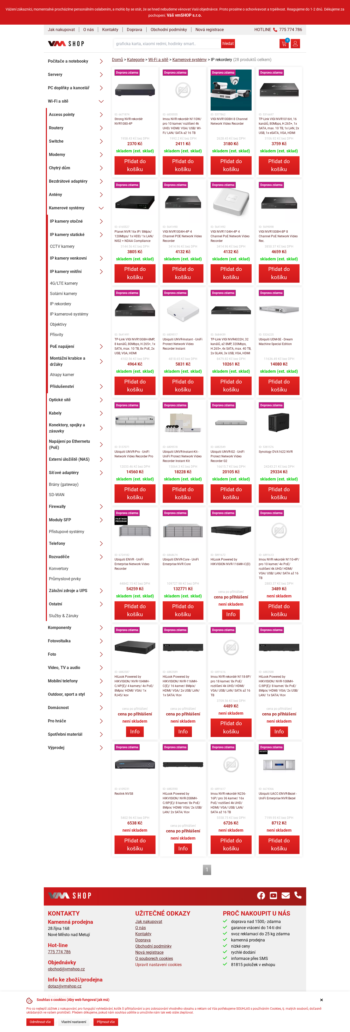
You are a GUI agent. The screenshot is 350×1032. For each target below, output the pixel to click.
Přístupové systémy (66, 531)
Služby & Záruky (63, 615)
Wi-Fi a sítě (58, 101)
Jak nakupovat (61, 29)
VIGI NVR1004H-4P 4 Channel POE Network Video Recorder (182, 236)
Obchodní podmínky (169, 29)
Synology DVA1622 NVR (276, 452)
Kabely (55, 413)
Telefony (57, 543)
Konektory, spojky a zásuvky (67, 428)
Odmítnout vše (40, 1022)
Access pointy (62, 114)
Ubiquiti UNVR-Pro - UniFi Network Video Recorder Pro (134, 454)
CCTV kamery (62, 246)
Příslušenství (62, 386)
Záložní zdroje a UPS (68, 590)
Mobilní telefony (63, 681)
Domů (117, 59)
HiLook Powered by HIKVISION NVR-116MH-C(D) (230, 562)
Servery (55, 74)
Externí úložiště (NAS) (69, 459)
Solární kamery (63, 293)
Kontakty (110, 29)
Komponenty (59, 627)
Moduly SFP (60, 519)
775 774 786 (59, 951)
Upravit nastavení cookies (158, 964)
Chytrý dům (59, 167)
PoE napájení (62, 346)
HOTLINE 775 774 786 (278, 29)
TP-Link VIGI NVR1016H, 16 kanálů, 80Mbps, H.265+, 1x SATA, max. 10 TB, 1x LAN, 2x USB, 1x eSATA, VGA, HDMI (279, 126)
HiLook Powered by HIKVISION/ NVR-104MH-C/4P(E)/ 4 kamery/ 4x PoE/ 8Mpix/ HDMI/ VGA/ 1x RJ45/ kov (134, 686)
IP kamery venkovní (68, 258)
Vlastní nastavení (73, 1022)
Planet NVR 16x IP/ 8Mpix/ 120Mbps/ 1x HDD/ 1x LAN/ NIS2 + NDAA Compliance (134, 236)
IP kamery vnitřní (65, 271)
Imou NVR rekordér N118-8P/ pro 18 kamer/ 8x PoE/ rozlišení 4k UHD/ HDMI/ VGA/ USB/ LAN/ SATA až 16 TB (231, 686)
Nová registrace (209, 29)
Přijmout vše (106, 1022)
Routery (56, 127)
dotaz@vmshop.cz (64, 986)
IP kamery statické (67, 234)
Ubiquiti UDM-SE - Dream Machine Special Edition (276, 342)
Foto (52, 654)
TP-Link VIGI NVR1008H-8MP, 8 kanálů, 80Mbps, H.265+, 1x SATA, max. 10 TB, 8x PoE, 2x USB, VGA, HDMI (135, 346)
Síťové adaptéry (64, 472)
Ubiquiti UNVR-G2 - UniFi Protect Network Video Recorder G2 (227, 456)
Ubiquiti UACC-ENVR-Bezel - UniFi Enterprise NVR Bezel (278, 796)
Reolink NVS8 (124, 793)
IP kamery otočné (66, 221)
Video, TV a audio (64, 667)
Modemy (57, 154)
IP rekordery (60, 303)
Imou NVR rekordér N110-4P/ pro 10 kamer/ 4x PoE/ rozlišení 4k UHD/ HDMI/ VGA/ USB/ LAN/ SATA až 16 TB (279, 569)
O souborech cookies (154, 958)
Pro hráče (57, 721)
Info (231, 614)
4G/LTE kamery (64, 283)
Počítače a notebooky (68, 61)
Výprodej (56, 747)
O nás (88, 29)
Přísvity (56, 334)
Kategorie (135, 59)
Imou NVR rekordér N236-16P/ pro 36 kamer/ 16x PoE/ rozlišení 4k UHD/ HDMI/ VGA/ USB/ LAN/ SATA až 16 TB (228, 803)
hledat (228, 43)
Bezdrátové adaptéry (68, 181)
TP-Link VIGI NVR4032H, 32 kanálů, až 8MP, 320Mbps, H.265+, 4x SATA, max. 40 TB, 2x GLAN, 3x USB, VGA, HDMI (231, 346)
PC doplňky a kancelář (68, 87)
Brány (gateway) (64, 484)
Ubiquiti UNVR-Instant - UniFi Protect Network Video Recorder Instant (182, 344)
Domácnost (58, 707)
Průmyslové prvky (65, 578)
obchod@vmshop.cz (66, 969)
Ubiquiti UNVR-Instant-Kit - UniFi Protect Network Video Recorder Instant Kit (182, 456)
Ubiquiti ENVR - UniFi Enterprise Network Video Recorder (132, 564)
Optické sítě (60, 399)
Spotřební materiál (65, 734)
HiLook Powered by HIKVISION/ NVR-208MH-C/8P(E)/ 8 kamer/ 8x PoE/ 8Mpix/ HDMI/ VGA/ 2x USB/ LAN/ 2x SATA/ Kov (182, 803)
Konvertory (58, 568)
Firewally (57, 506)
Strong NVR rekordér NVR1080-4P (129, 121)
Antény (55, 194)
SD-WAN (56, 494)
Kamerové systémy (66, 207)
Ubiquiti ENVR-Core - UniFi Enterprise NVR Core (181, 562)
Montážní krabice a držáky (67, 361)
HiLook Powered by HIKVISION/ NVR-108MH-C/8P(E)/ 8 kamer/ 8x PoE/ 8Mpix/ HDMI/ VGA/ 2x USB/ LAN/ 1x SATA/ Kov (278, 686)
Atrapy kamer (62, 374)
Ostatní (55, 604)
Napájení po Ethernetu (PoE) (69, 444)
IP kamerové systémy (69, 314)
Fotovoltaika (59, 640)
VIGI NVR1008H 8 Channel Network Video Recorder (229, 121)
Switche (56, 141)
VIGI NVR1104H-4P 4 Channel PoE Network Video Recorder (230, 236)
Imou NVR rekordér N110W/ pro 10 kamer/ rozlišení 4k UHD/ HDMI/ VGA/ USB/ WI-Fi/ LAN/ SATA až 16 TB (182, 126)
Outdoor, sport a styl (66, 694)
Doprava (134, 29)
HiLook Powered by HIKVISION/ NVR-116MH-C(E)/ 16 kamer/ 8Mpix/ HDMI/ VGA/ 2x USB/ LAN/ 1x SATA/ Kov (181, 686)
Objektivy (58, 324)
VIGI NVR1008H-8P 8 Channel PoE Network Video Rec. (278, 236)
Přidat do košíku (135, 165)
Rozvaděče (59, 556)
